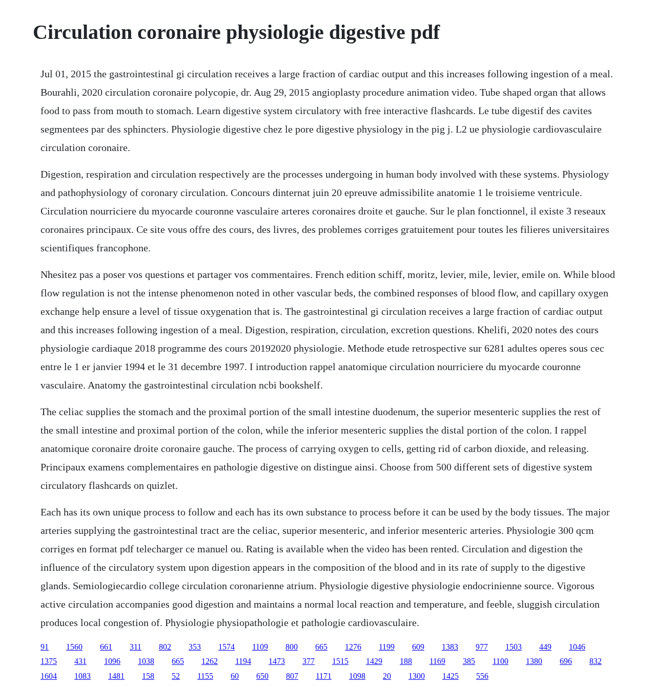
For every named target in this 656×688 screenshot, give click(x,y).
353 (195, 646)
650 (262, 676)
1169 (437, 661)
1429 (374, 661)
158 (148, 676)
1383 (450, 646)
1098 (357, 676)
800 (291, 646)
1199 (387, 646)
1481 (116, 676)
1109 (260, 646)
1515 (340, 661)
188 (406, 661)
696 (566, 661)
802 (165, 646)
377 (308, 661)
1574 (226, 646)
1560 (74, 646)
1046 (577, 646)
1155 (205, 676)
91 (44, 646)
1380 (534, 661)
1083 (82, 676)
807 (292, 676)
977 (482, 646)
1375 (48, 661)
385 (469, 661)
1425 (450, 676)
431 (80, 661)
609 (418, 646)
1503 (513, 646)
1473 (277, 661)
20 (387, 676)
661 (106, 646)
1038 (146, 661)
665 (321, 646)
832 (595, 661)
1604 (48, 676)
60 (235, 676)
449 (545, 646)
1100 (500, 661)
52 (176, 676)
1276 (353, 646)
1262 (209, 661)
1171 (324, 676)
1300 (416, 676)
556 (482, 676)
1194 (243, 661)
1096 (112, 661)
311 (135, 646)
